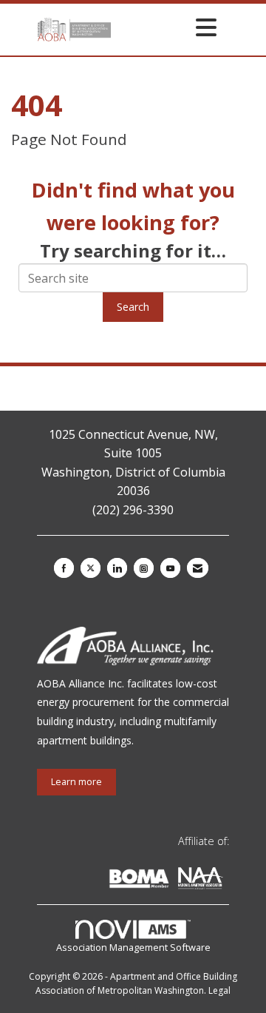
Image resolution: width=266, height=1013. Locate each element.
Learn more (76, 781)
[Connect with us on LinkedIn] (117, 568)
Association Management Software (133, 947)
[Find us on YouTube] (170, 568)
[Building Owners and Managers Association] (226, 880)
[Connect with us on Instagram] (144, 568)
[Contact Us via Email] (197, 568)
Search (133, 307)
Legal (219, 990)
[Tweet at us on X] (90, 568)
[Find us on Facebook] (64, 568)
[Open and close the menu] (167, 27)
